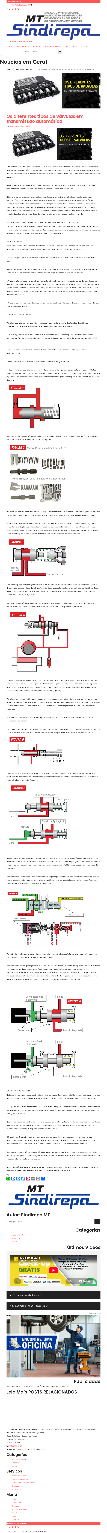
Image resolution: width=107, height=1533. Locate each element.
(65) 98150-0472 (15, 1446)
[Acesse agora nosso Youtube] (12, 1527)
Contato (84, 46)
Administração (18, 1489)
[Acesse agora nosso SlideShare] (18, 1527)
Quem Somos (23, 46)
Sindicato (37, 46)
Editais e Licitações (20, 1479)
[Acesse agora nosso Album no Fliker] (15, 1527)
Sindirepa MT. (18, 1531)
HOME (10, 46)
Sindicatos (16, 1486)
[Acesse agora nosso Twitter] (9, 1527)
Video (66, 46)
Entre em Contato (26, 41)
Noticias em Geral (52, 46)
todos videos (94, 1313)
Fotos (75, 46)
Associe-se (11, 41)
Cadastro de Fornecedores (23, 1482)
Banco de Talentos (20, 1476)
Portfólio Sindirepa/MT (21, 5)
